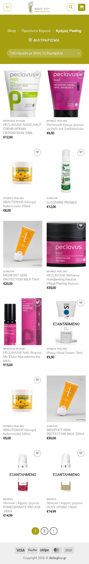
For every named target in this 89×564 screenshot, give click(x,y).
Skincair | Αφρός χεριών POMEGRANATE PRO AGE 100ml (22, 507)
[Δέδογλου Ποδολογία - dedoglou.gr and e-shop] (39, 7)
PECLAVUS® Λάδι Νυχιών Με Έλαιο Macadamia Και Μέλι (22, 357)
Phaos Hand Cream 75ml (65, 353)
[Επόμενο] (53, 531)
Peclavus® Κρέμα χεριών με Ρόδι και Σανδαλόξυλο (65, 127)
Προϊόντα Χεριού (36, 31)
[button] (7, 7)
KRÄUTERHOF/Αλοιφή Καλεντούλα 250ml (19, 204)
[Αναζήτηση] (70, 7)
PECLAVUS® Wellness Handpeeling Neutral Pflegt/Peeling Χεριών (63, 279)
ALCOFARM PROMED (62, 202)
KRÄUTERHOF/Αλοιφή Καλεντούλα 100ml (19, 432)
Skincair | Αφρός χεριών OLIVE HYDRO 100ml (65, 505)
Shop (12, 31)
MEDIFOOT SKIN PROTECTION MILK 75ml (21, 277)
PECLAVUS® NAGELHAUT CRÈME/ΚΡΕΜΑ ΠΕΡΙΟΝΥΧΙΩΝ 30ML (22, 129)
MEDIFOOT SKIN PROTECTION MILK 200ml (65, 432)
